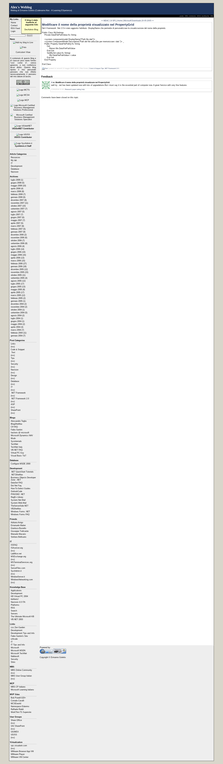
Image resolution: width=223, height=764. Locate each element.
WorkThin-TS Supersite (21, 712)
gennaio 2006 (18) (18, 266)
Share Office (16, 720)
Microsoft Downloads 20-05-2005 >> (139, 21)
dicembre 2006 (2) (19, 235)
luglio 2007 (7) (17, 214)
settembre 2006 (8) (19, 243)
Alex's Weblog (21, 7)
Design (14, 375)
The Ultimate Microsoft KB (22, 616)
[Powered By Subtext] (46, 653)
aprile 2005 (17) (17, 292)
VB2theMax (16, 509)
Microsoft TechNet (19, 653)
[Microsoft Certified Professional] (23, 100)
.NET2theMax (17, 474)
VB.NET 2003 (17, 619)
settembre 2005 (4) (19, 278)
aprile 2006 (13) (17, 258)
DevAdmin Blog (31, 29)
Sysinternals (16, 441)
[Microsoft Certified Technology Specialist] (23, 89)
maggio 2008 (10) (18, 186)
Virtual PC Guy (17, 453)
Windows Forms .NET (20, 511)
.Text (13, 352)
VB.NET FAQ (17, 450)
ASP (13, 404)
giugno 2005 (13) (18, 286)
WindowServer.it (18, 577)
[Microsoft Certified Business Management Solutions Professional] (23, 107)
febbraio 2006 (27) (19, 263)
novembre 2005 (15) (19, 272)
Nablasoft (15, 656)
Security (14, 364)
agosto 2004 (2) (17, 315)
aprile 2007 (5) (17, 223)
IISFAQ (14, 545)
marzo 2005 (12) (18, 295)
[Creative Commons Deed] (23, 82)
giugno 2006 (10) (18, 252)
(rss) (13, 346)
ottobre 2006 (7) (18, 240)
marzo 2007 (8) (17, 226)
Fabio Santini (16, 430)
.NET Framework (18, 393)
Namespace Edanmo (20, 706)
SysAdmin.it (16, 571)
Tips (13, 358)
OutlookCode (16, 491)
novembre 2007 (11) (19, 203)
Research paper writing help (75, 89)
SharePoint (15, 410)
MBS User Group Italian (21, 676)
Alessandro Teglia (18, 421)
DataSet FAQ (16, 483)
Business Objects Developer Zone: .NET (23, 478)
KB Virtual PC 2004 (19, 596)
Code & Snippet (18, 349)
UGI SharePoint (18, 726)
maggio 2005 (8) (18, 289)
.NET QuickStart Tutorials (22, 472)
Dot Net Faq (16, 485)
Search (14, 611)
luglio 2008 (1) (17, 180)
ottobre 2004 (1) (18, 310)
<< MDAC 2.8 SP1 (108, 21)
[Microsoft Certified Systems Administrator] (23, 95)
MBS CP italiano (18, 687)
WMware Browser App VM (22, 751)
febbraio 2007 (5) (18, 229)
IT (12, 163)
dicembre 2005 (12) (19, 269)
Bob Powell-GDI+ (18, 698)
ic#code (14, 639)
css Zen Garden (18, 627)
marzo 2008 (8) (17, 191)
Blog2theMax (16, 424)
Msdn (13, 438)
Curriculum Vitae (23, 52)
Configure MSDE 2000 (20, 464)
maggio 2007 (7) (18, 220)
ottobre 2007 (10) (18, 206)
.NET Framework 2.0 (20, 398)
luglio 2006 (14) (17, 249)
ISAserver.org (17, 548)
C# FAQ (14, 427)
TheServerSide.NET (19, 506)
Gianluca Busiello (18, 528)
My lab (14, 160)
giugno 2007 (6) (17, 217)
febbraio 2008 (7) (18, 194)
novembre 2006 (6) (19, 237)
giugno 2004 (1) (17, 321)
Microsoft (15, 647)
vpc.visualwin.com (19, 745)
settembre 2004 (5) (19, 312)
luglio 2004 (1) (17, 318)
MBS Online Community (21, 670)
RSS (13, 608)
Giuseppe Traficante (20, 531)
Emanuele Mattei (18, 525)
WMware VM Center (19, 757)
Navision (14, 172)
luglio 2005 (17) (17, 284)
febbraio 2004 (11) (18, 333)
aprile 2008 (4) (17, 188)
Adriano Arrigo (17, 522)
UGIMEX (15, 732)
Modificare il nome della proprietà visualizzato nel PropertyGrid (88, 24)
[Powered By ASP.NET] (59, 653)
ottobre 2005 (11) (18, 275)
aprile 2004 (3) (17, 327)
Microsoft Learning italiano (22, 690)
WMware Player (18, 754)
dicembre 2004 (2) (19, 304)
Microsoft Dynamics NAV (22, 435)
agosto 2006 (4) (17, 246)
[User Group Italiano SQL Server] (23, 134)
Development (16, 166)
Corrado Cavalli (17, 700)
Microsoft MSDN (18, 650)
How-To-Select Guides (20, 488)
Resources (15, 157)
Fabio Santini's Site (19, 636)
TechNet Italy (16, 447)
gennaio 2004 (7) (18, 336)
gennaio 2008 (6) (18, 197)
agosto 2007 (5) (17, 211)
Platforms (15, 605)
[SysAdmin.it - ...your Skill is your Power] (23, 143)
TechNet (14, 444)
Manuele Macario (18, 534)
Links (13, 344)
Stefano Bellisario (18, 537)
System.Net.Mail (18, 500)
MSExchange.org (18, 556)
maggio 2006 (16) (18, 255)
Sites (13, 662)
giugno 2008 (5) (17, 183)
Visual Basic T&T (18, 456)
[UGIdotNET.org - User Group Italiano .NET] (23, 125)
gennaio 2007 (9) (18, 232)
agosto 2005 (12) (18, 281)
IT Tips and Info (18, 645)
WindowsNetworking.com (22, 579)
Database (15, 169)
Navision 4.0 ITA (18, 602)
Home (119, 21)
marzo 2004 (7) (17, 330)
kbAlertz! (15, 599)
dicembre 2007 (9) (19, 200)
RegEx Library (17, 497)
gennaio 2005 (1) (18, 301)
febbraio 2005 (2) (18, 298)
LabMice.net (16, 553)
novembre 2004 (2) (19, 307)
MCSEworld (16, 703)
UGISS (14, 734)
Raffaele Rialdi (17, 709)
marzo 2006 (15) (18, 261)
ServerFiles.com (18, 568)
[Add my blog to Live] (23, 42)
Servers (14, 613)
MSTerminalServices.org (21, 562)
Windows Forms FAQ (20, 514)
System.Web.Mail (18, 503)
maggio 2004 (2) (18, 324)
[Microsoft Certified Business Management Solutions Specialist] (23, 117)
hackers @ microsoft (20, 432)
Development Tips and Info (22, 633)
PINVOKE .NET (18, 494)
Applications (16, 590)
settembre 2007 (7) (19, 209)
